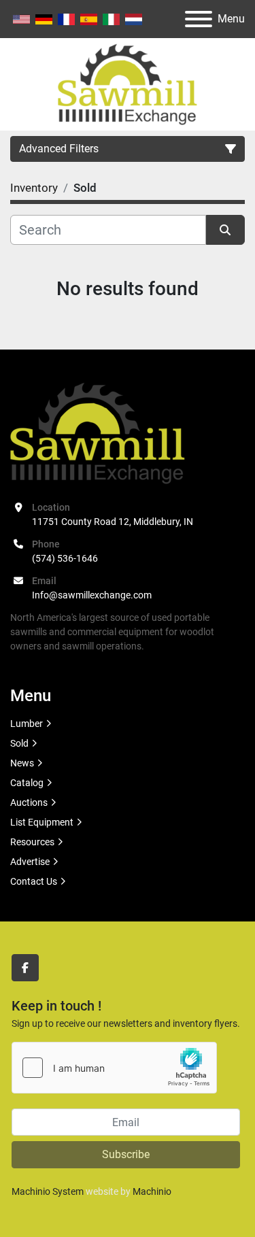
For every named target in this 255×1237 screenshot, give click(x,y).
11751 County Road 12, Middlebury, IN (112, 521)
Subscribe (126, 1154)
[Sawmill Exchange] (97, 432)
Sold (19, 743)
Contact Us (33, 881)
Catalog (27, 782)
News (22, 763)
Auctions (29, 802)
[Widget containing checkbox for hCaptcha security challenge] (114, 1068)
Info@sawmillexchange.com (92, 595)
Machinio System (48, 1191)
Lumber (26, 723)
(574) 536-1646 (65, 558)
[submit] (225, 230)
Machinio (152, 1191)
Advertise (30, 861)
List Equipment (41, 822)
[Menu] (198, 19)
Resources (32, 841)
